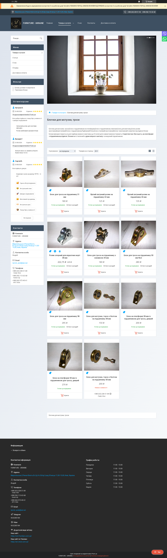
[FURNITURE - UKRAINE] (16, 23)
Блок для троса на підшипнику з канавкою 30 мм (101, 256)
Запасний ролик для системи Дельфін (26, 127)
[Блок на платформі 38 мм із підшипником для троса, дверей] (138, 295)
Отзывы (15, 68)
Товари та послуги (59, 113)
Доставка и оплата (108, 23)
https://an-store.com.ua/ (20, 542)
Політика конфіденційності (99, 556)
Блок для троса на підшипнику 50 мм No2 (138, 256)
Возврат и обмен (19, 450)
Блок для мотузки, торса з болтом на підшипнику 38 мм (101, 317)
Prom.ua (94, 554)
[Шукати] (41, 38)
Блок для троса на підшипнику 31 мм (64, 195)
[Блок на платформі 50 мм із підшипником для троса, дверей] (64, 356)
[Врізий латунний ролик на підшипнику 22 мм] (101, 174)
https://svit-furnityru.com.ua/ (21, 536)
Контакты (91, 23)
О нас (80, 23)
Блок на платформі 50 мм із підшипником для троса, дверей (64, 379)
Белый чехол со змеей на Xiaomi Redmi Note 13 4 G (26, 152)
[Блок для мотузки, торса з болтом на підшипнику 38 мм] (101, 295)
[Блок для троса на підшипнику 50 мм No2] (138, 234)
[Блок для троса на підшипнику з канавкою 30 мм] (101, 234)
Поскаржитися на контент (81, 556)
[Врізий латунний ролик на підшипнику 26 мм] (138, 174)
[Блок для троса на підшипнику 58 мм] (64, 295)
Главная (49, 23)
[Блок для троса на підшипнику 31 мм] (64, 174)
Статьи (15, 58)
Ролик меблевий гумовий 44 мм (27, 131)
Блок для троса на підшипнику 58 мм (64, 317)
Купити (66, 211)
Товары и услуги (64, 23)
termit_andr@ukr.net (19, 263)
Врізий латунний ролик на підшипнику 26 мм (138, 195)
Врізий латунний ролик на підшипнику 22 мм (102, 195)
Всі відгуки (27, 218)
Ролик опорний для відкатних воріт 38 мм (64, 256)
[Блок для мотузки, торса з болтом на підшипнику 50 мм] (101, 356)
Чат (159, 552)
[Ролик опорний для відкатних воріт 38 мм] (64, 234)
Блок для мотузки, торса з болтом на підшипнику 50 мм (101, 378)
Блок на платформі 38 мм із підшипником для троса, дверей (138, 317)
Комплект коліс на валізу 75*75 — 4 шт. (28, 175)
